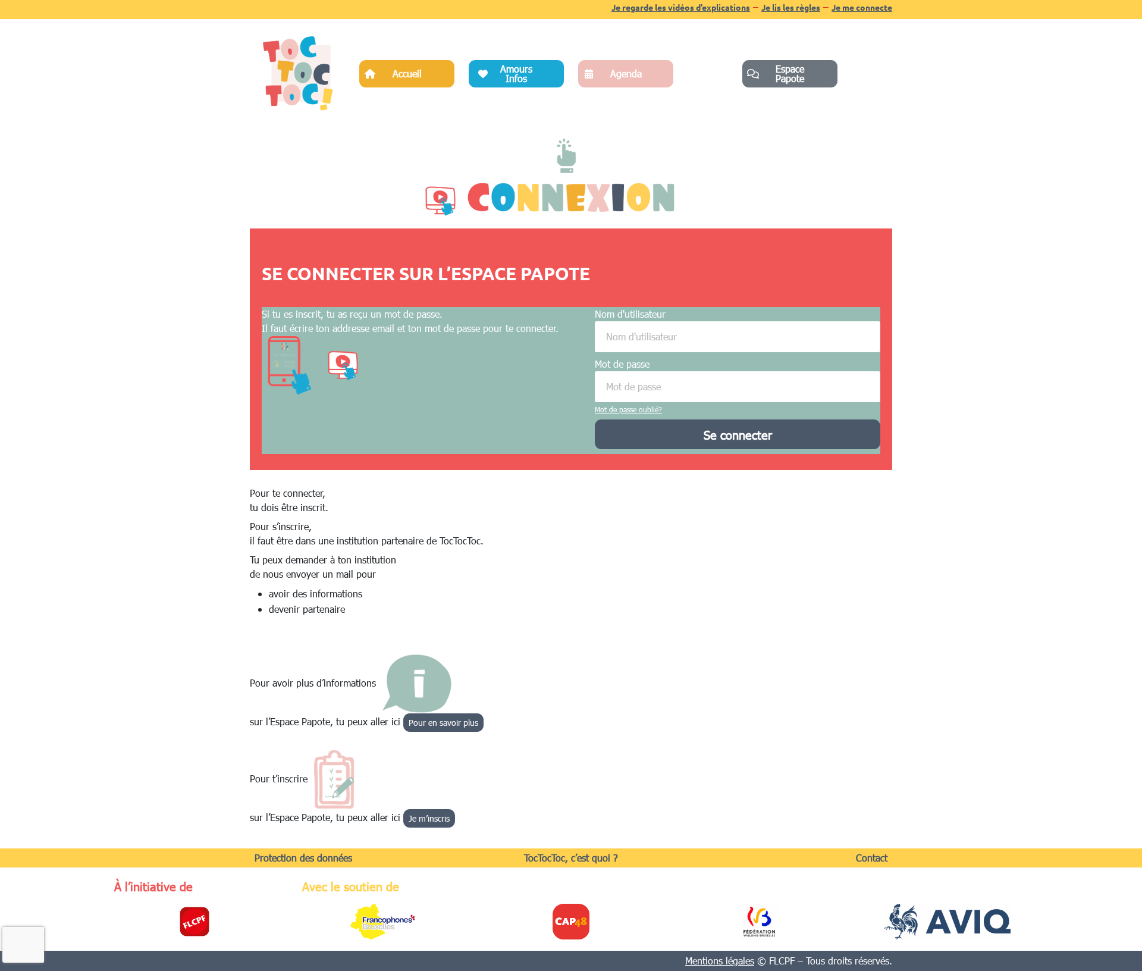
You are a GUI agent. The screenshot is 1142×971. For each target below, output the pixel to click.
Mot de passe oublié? (628, 409)
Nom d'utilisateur (630, 314)
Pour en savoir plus (443, 722)
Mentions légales (719, 960)
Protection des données (303, 857)
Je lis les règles (790, 7)
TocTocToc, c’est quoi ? (571, 857)
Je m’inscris (429, 818)
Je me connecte (862, 7)
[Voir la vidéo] (440, 200)
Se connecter (738, 434)
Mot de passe (622, 364)
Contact (871, 857)
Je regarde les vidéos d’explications (680, 7)
